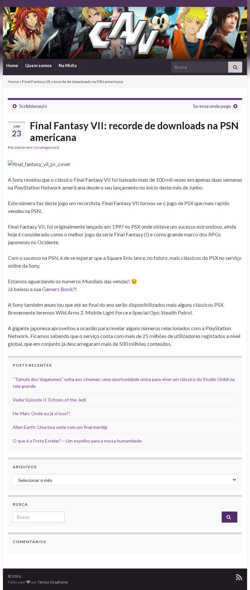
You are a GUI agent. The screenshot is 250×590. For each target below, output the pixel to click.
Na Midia (67, 65)
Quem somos (38, 65)
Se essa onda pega (212, 106)
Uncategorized (46, 147)
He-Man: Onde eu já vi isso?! (41, 413)
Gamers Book (57, 289)
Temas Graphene (53, 582)
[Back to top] (235, 575)
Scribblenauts (33, 106)
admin (20, 147)
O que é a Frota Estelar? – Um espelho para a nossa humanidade (77, 440)
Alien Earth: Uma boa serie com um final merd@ (60, 427)
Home (12, 65)
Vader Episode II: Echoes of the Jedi (49, 399)
